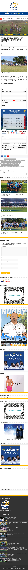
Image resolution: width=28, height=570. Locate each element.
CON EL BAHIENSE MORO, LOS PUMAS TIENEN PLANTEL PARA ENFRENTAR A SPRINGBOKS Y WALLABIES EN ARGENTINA (12, 214)
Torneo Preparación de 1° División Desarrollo (10, 164)
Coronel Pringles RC (20, 160)
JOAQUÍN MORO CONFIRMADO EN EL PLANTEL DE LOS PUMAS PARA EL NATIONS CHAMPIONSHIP (15, 559)
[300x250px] (14, 432)
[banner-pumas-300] (14, 360)
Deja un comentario (6, 45)
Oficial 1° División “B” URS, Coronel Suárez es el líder (20, 174)
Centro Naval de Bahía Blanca (10, 159)
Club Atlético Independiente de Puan (8, 160)
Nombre (3, 257)
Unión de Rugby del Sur (5, 166)
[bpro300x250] (14, 295)
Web (2, 265)
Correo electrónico (5, 261)
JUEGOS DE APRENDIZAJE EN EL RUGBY (16, 533)
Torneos (18, 44)
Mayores (4, 44)
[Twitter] (13, 567)
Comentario (4, 246)
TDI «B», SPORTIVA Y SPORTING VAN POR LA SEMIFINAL (13, 18)
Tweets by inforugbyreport (6, 397)
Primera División (12, 44)
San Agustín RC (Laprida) (5, 163)
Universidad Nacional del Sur (17, 166)
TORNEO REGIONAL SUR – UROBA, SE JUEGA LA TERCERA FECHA (15, 542)
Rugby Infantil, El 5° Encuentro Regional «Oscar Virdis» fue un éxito (9, 171)
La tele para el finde (11, 517)
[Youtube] (14, 567)
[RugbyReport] (14, 13)
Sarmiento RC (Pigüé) (16, 163)
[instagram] (15, 567)
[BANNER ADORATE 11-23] (14, 383)
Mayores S (7, 44)
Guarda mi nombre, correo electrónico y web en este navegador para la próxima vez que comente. (11, 270)
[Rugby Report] (14, 5)
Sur (16, 44)
